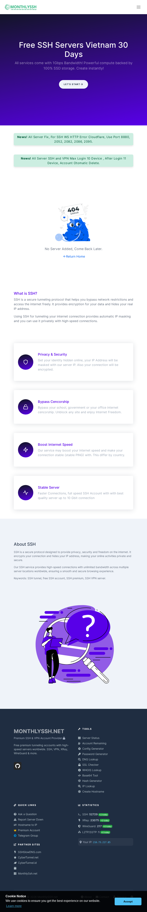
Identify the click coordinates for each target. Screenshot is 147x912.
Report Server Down (30, 819)
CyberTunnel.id (27, 862)
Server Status (90, 737)
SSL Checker (90, 764)
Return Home (75, 256)
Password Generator (95, 754)
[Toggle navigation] (138, 7)
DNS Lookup (90, 759)
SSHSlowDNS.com (29, 852)
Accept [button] (128, 901)
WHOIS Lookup (91, 770)
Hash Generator (92, 780)
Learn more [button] (14, 906)
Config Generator (93, 748)
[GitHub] (17, 765)
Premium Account (29, 830)
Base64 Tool (90, 775)
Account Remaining (94, 743)
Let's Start (72, 84)
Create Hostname (93, 791)
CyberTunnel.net (28, 857)
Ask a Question (27, 814)
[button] (110, 901)
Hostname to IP (27, 824)
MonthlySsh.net (27, 873)
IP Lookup (88, 786)
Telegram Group (28, 835)
